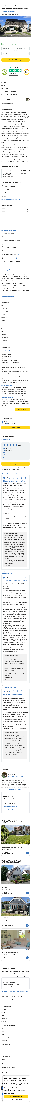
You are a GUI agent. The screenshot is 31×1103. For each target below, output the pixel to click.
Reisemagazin (5, 1053)
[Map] (15, 217)
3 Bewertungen (12, 11)
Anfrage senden (22, 409)
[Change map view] (3, 210)
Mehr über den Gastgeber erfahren (10, 789)
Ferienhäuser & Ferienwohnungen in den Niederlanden (15, 971)
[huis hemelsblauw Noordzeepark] (15, 906)
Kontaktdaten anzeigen (7, 103)
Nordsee (3, 1009)
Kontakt (3, 1059)
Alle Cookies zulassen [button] (16, 1096)
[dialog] (16, 1089)
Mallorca (3, 1015)
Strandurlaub (13, 980)
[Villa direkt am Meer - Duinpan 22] (15, 834)
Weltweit (4, 1018)
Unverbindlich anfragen (15, 60)
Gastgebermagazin (6, 1070)
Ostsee (3, 1012)
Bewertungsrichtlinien (14, 469)
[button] (25, 2)
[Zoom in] (28, 209)
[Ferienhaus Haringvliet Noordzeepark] (15, 939)
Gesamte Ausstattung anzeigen (9, 199)
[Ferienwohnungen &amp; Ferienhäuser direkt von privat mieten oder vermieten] (2, 2)
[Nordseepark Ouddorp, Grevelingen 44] (15, 874)
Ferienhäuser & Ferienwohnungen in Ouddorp (13, 976)
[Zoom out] (28, 212)
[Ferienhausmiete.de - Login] (22, 2)
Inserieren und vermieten (8, 1067)
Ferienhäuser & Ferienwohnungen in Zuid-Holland (14, 973)
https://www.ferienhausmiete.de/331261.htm (16, 991)
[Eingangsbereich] (15, 26)
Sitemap (3, 1021)
